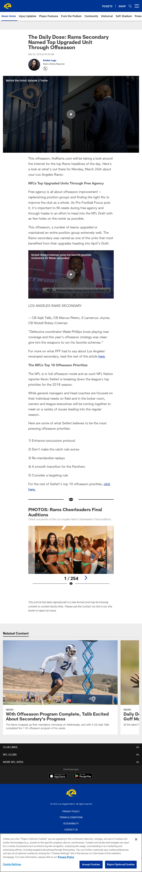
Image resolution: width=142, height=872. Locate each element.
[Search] (130, 6)
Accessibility (71, 823)
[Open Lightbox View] (71, 558)
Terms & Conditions (71, 817)
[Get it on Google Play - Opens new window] (83, 777)
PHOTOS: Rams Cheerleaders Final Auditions (65, 512)
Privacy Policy (71, 811)
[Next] (86, 578)
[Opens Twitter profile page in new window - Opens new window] (45, 68)
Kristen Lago (49, 60)
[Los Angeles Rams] (71, 793)
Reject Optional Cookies (121, 864)
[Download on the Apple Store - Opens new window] (58, 776)
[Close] (136, 839)
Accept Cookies (91, 864)
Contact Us (71, 829)
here (101, 356)
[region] (71, 852)
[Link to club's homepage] (7, 4)
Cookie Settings (12, 864)
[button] (71, 114)
